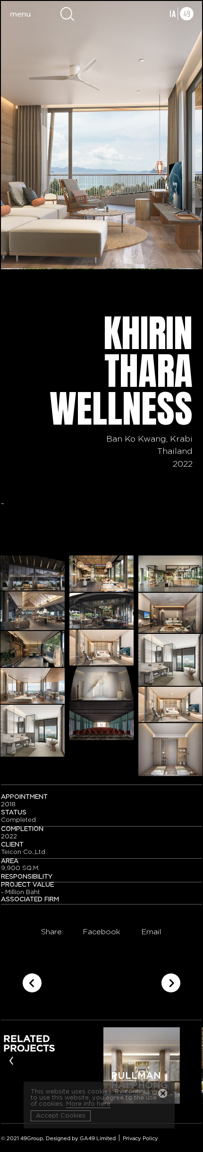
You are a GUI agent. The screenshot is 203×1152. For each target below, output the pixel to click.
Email (151, 932)
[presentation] (11, 1059)
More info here (88, 1104)
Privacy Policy (140, 1138)
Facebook (101, 932)
